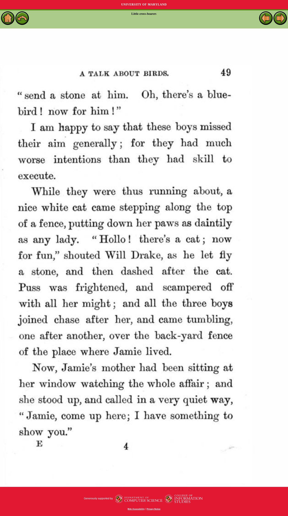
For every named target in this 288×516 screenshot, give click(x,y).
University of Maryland (144, 4)
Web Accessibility (136, 509)
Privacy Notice (153, 509)
